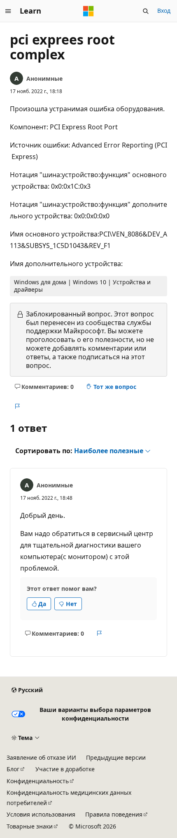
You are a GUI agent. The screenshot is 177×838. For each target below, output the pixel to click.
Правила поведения (113, 814)
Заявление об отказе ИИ (41, 757)
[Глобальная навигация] (8, 11)
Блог (13, 769)
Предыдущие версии (116, 757)
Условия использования (41, 814)
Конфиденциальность (38, 781)
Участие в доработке (65, 769)
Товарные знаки (30, 826)
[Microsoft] (88, 11)
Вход (163, 10)
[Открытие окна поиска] (145, 11)
